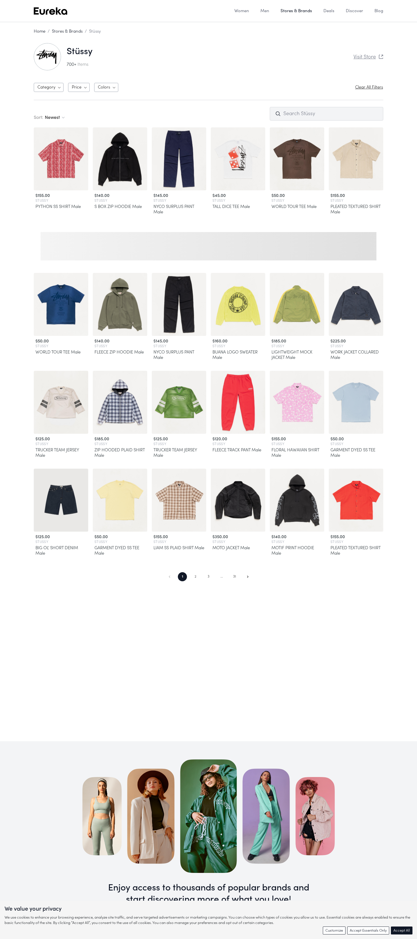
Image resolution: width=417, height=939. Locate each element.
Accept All (401, 930)
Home (39, 31)
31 (234, 576)
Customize (334, 930)
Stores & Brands (67, 31)
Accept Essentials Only (368, 930)
